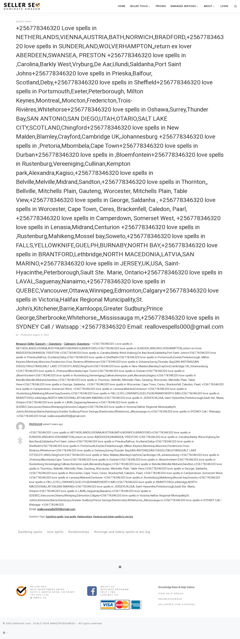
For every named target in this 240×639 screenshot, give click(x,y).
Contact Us (109, 595)
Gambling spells (54, 516)
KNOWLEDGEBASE (170, 599)
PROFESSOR (35, 424)
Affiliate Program (114, 589)
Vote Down (20, 444)
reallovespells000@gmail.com (56, 509)
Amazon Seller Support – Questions (39, 344)
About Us (107, 586)
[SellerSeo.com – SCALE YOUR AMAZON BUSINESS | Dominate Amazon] (21, 6)
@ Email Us (38, 597)
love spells (70, 516)
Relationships (84, 516)
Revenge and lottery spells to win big (113, 516)
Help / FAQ (108, 592)
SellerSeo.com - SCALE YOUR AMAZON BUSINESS (44, 623)
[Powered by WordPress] (4, 633)
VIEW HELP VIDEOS (171, 593)
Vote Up (20, 437)
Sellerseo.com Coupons (176, 604)
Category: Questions (77, 344)
